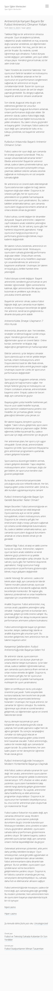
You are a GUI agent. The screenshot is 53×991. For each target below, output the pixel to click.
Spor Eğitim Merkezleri (15, 6)
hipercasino (10, 907)
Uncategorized (41, 923)
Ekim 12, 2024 (14, 28)
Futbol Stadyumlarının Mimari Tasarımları (23, 948)
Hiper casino (10, 913)
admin (28, 28)
